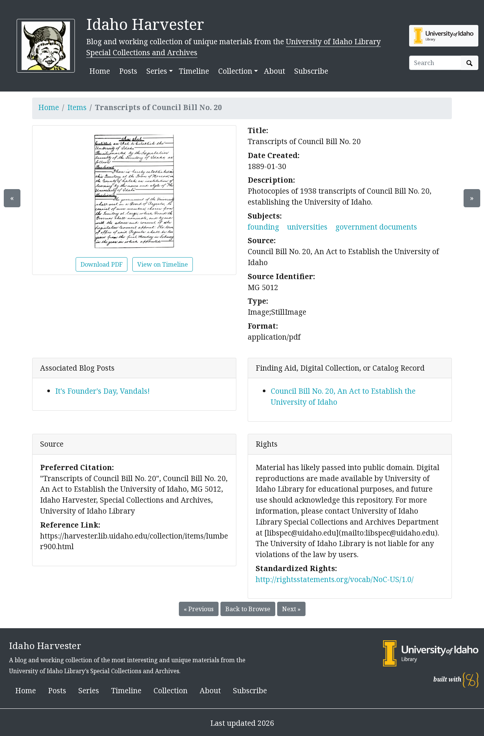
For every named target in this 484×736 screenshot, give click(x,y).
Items (77, 107)
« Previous (199, 609)
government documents (376, 227)
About (274, 71)
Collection (171, 690)
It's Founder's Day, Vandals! (102, 391)
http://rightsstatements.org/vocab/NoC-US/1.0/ (335, 579)
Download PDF (102, 264)
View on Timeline (162, 264)
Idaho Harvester (145, 24)
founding (263, 227)
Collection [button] (235, 71)
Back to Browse (247, 609)
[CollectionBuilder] (470, 679)
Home (99, 71)
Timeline (194, 71)
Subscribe (311, 71)
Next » (291, 609)
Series (88, 690)
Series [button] (156, 71)
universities (307, 227)
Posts (128, 71)
